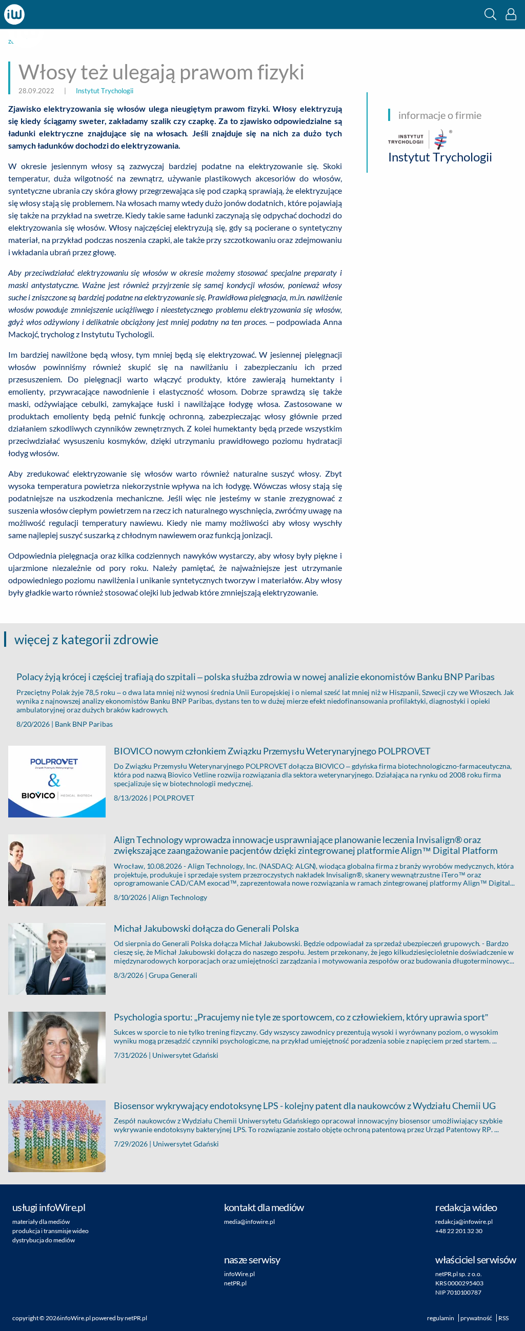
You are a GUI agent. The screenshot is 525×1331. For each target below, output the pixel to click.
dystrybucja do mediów (43, 1240)
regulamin (440, 1318)
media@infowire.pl (249, 1221)
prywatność (476, 1318)
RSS (503, 1318)
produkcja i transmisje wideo (50, 1231)
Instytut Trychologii (104, 91)
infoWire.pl (239, 1274)
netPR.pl (235, 1283)
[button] (490, 14)
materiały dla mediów (41, 1221)
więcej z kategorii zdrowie (86, 639)
